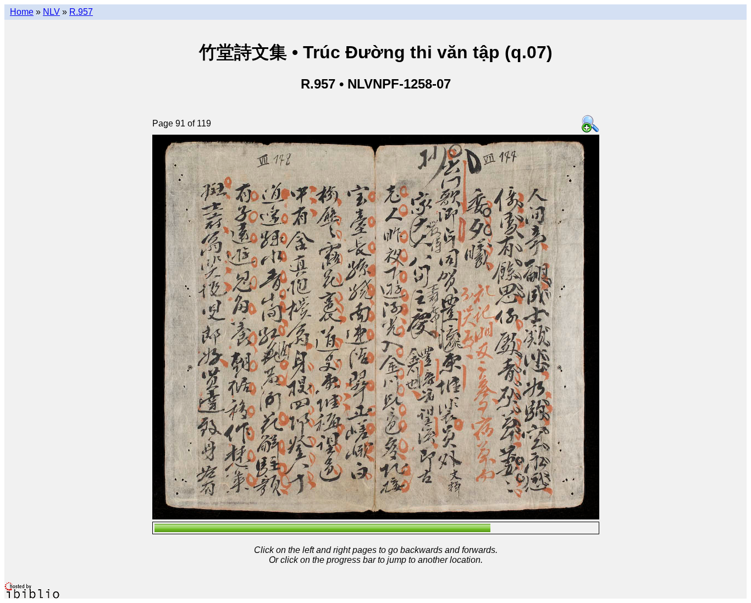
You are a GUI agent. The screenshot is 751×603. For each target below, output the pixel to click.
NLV (51, 11)
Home (22, 11)
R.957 (81, 11)
